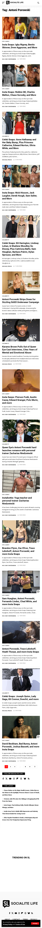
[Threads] (21, 778)
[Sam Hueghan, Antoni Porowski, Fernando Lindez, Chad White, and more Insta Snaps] (21, 582)
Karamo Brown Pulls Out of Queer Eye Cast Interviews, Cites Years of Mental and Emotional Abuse (19, 349)
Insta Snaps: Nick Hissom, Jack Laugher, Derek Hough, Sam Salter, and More (19, 195)
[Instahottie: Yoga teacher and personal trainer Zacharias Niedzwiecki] (21, 481)
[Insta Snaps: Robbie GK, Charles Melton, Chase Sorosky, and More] (21, 75)
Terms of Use (20, 924)
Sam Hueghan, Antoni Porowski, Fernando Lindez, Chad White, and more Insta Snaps (19, 601)
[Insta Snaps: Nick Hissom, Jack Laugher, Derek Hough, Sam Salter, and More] (21, 176)
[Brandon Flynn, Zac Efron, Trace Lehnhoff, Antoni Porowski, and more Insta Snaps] (21, 531)
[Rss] (28, 778)
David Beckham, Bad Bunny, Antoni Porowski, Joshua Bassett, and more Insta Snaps (20, 746)
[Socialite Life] (15, 3)
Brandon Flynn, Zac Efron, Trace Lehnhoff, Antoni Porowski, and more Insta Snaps (18, 551)
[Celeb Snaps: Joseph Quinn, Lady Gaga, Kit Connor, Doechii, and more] (21, 679)
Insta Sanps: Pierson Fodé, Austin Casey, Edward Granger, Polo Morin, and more (20, 400)
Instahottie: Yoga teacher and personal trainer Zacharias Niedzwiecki (17, 501)
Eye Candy (5, 41)
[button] (35, 923)
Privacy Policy (7, 924)
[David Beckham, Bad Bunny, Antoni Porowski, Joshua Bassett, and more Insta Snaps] (21, 727)
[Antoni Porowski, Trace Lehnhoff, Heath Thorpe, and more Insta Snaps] (21, 632)
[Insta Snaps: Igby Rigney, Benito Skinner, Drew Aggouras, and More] (21, 28)
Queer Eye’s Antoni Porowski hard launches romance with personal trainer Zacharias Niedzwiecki (19, 450)
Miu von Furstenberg (9, 59)
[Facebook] (3, 778)
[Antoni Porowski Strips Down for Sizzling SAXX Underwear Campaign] (21, 282)
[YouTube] (10, 778)
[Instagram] (14, 778)
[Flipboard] (17, 778)
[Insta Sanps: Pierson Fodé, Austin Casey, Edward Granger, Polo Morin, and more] (21, 380)
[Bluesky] (24, 778)
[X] (6, 778)
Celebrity (5, 136)
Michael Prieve (7, 159)
